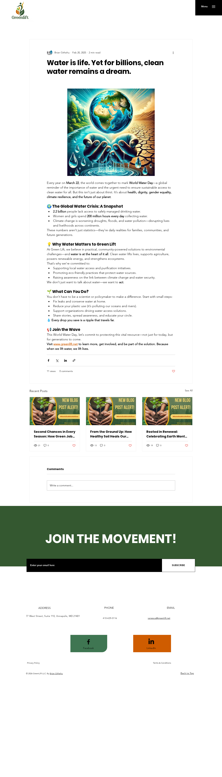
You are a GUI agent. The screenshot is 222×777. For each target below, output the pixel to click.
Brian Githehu (56, 673)
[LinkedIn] (151, 641)
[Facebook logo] (88, 641)
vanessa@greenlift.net (159, 618)
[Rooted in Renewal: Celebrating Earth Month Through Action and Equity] (167, 411)
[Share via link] (74, 360)
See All (189, 390)
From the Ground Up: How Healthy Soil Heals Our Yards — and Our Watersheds (111, 434)
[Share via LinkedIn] (65, 360)
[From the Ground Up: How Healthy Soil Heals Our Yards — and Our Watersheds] (111, 411)
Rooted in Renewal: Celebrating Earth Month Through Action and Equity (166, 434)
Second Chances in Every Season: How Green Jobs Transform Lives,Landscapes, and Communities (54, 434)
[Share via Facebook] (48, 360)
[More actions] (173, 52)
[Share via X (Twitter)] (57, 360)
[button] (204, 6)
